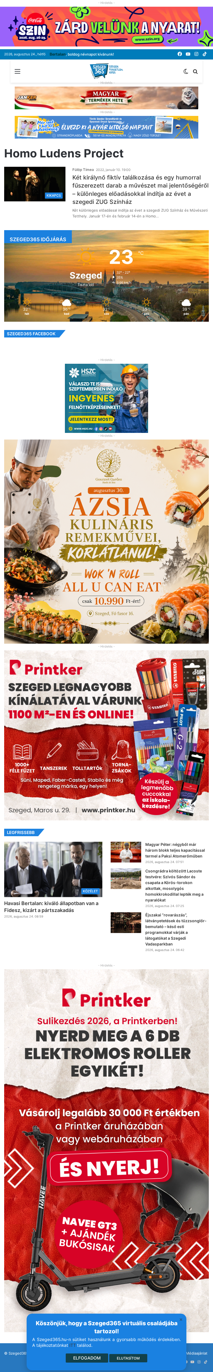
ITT (72, 1345)
